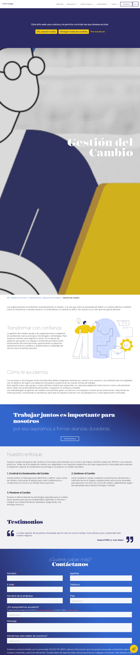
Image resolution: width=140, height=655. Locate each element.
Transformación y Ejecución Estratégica (45, 298)
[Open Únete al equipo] (92, 4)
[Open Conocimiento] (107, 4)
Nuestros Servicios (19, 298)
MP (8, 298)
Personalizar (98, 32)
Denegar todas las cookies (74, 32)
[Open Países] (117, 4)
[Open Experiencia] (76, 4)
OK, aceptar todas (46, 32)
